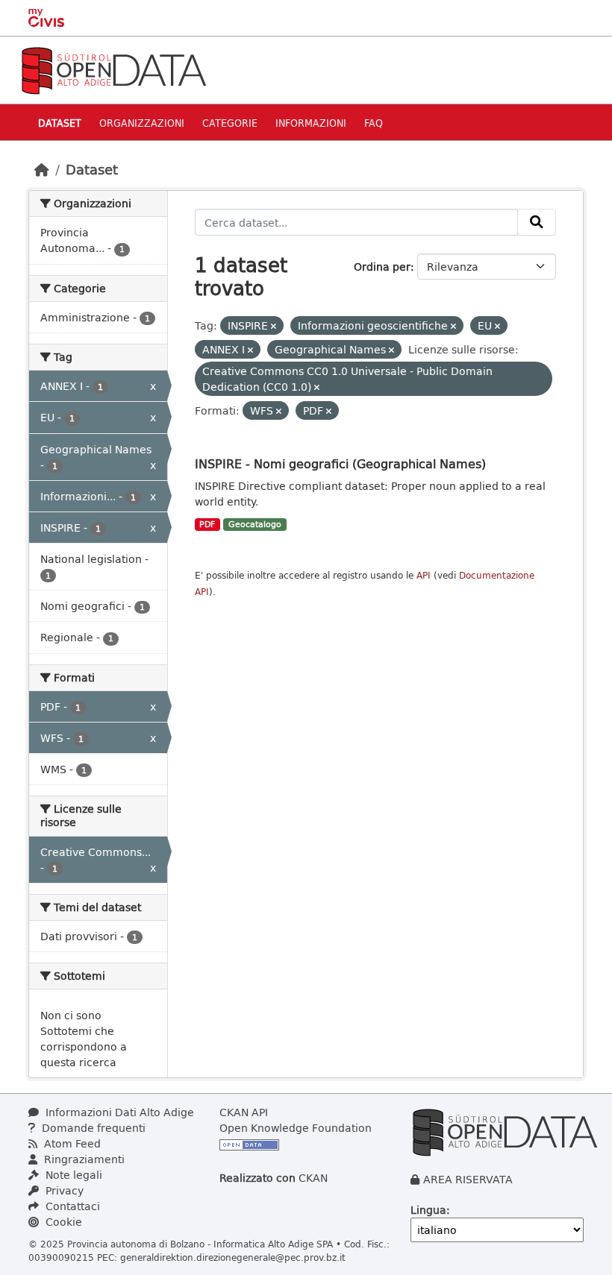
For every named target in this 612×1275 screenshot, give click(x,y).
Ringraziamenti (83, 1159)
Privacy (63, 1190)
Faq (373, 122)
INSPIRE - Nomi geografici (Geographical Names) (340, 463)
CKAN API (243, 1112)
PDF (207, 524)
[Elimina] (273, 326)
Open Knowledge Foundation (295, 1128)
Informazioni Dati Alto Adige (118, 1112)
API (423, 575)
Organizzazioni (141, 122)
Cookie (62, 1222)
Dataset (59, 122)
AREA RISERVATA (468, 1179)
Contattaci (71, 1206)
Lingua (428, 1210)
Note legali (72, 1175)
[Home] (41, 169)
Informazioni (310, 122)
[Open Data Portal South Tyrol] (113, 69)
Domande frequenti (92, 1128)
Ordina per (382, 266)
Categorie (229, 122)
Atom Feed (71, 1143)
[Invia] (536, 222)
